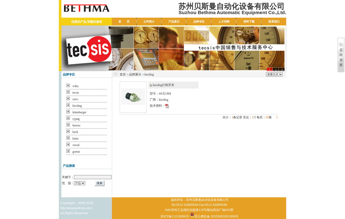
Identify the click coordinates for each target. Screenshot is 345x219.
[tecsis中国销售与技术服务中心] (173, 48)
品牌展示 (135, 74)
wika (75, 86)
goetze (76, 151)
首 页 (124, 21)
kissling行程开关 (163, 85)
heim (75, 138)
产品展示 (174, 21)
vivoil (75, 145)
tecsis (75, 92)
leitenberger (79, 112)
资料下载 (249, 21)
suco (75, 99)
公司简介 (149, 21)
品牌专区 (199, 21)
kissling (77, 105)
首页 (123, 74)
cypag (76, 119)
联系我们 (274, 21)
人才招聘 (224, 21)
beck (75, 132)
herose (76, 125)
